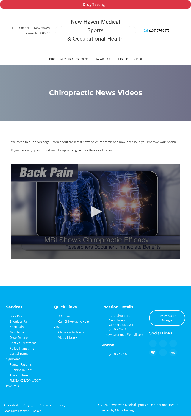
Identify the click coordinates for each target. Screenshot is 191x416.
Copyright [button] (29, 405)
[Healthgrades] (153, 352)
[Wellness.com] (173, 352)
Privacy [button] (61, 405)
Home (51, 58)
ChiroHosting (124, 410)
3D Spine (64, 316)
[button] (95, 211)
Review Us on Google (167, 318)
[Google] (153, 343)
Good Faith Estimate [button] (16, 411)
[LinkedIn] (163, 352)
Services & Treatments (74, 58)
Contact (138, 58)
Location (123, 58)
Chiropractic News (71, 332)
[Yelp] (173, 343)
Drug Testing (94, 4)
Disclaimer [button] (46, 405)
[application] (95, 211)
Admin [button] (37, 411)
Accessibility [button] (11, 405)
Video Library (67, 338)
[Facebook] (163, 343)
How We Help (102, 58)
